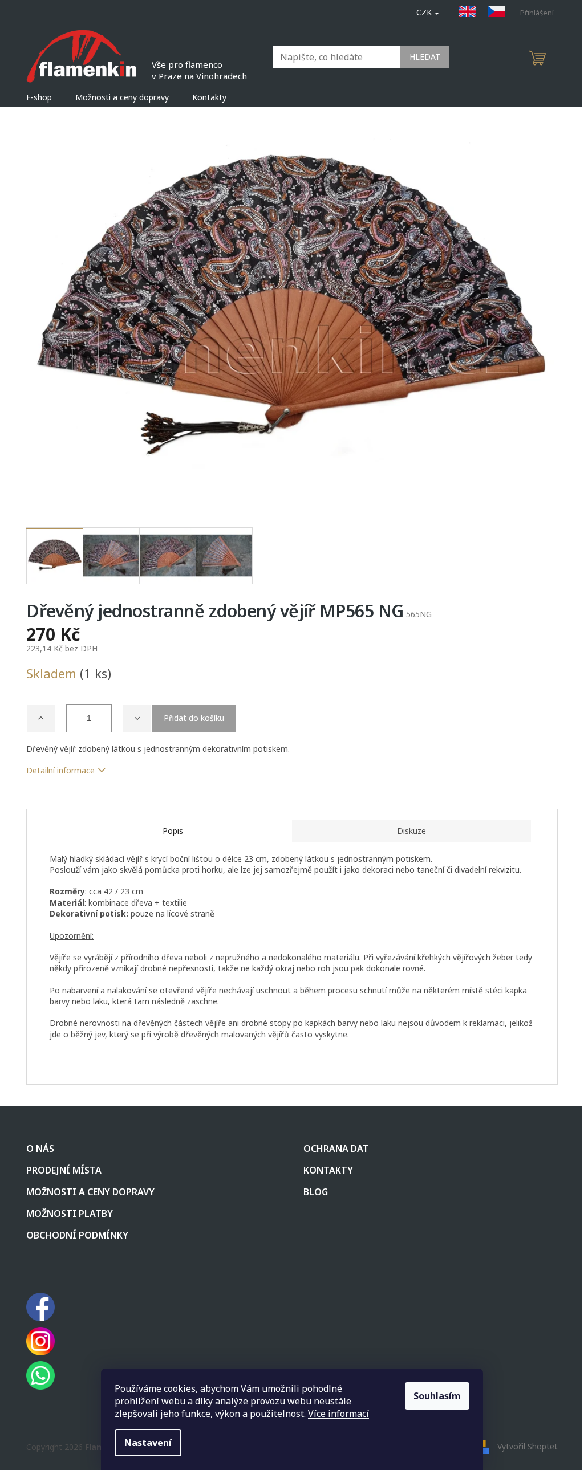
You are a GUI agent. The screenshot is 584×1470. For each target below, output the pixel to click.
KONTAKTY (328, 1170)
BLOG (315, 1192)
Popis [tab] (173, 830)
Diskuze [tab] (411, 830)
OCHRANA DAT (336, 1148)
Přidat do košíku (194, 717)
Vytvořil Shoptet (527, 1445)
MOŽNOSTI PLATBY (69, 1213)
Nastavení (148, 1442)
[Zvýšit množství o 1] (41, 718)
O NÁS (40, 1148)
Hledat (424, 56)
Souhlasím (437, 1396)
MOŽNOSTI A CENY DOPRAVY (90, 1192)
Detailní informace (60, 770)
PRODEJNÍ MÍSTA (64, 1170)
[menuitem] (39, 97)
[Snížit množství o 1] (137, 718)
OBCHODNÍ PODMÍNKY (77, 1235)
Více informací (338, 1413)
